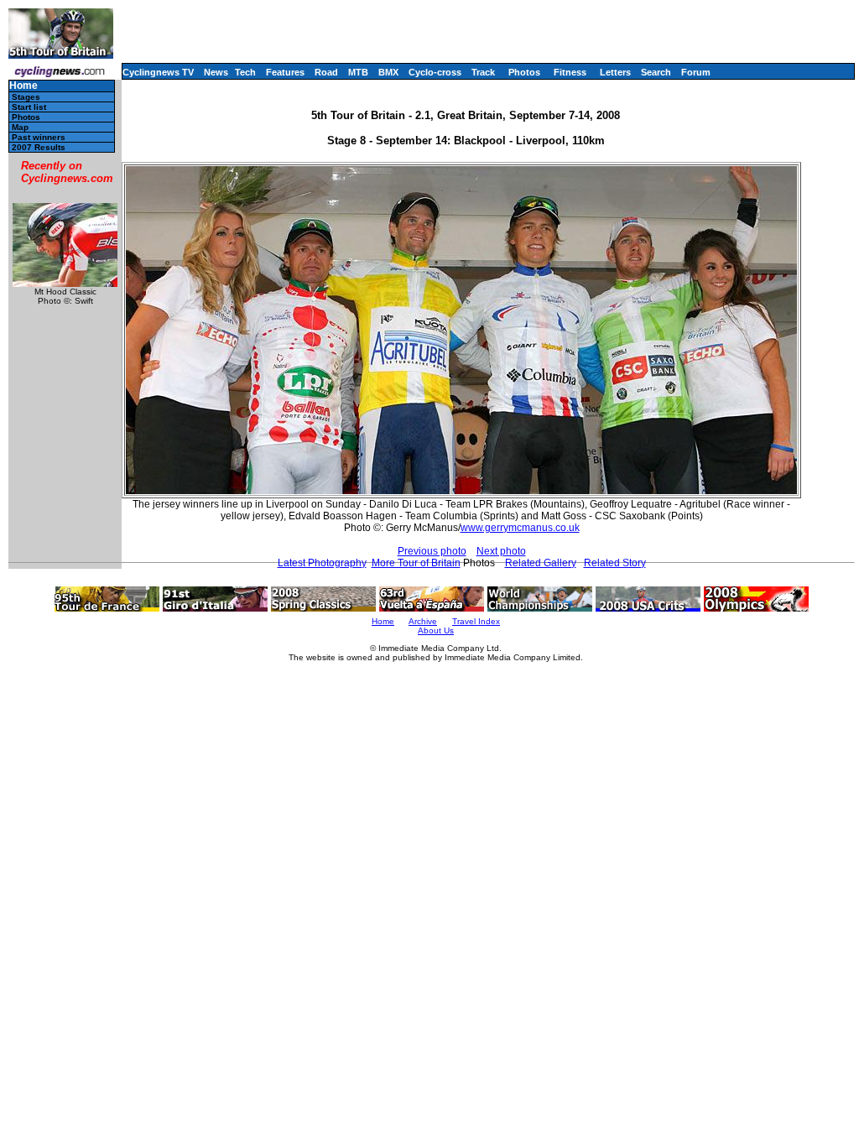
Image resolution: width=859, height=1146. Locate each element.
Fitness (570, 72)
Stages (26, 97)
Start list (29, 107)
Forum (696, 72)
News (216, 72)
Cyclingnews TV (158, 72)
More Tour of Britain (416, 563)
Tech (245, 72)
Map (20, 127)
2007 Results (38, 147)
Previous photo (432, 551)
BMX (388, 72)
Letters (615, 72)
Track (483, 72)
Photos (524, 72)
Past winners (38, 137)
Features (285, 72)
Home (23, 86)
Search (656, 72)
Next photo (501, 551)
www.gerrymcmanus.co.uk (520, 528)
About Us (436, 630)
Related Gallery (540, 563)
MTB (358, 72)
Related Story (615, 563)
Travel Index (476, 621)
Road (326, 72)
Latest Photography (322, 563)
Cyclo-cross (435, 72)
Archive (423, 621)
